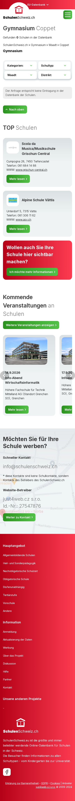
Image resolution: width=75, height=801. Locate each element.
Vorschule (9, 603)
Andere (7, 611)
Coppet (64, 45)
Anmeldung (9, 631)
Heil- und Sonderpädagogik (19, 563)
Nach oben (16, 109)
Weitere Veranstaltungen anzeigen (30, 325)
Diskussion (9, 663)
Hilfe (6, 671)
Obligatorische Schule (16, 579)
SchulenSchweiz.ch (15, 45)
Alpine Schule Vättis (38, 200)
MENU (67, 14)
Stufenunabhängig (13, 587)
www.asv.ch (23, 219)
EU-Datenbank (36, 4)
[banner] (19, 11)
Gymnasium (38, 45)
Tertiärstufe (10, 595)
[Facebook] (7, 772)
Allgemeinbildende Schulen (19, 555)
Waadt (53, 45)
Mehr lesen (17, 179)
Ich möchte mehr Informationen (31, 272)
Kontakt (7, 687)
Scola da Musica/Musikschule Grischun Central (38, 149)
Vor (4, 375)
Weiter (70, 375)
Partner (7, 679)
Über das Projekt (13, 655)
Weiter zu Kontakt (18, 517)
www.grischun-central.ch (31, 169)
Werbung (8, 647)
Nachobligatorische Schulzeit (20, 571)
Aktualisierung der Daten (17, 639)
